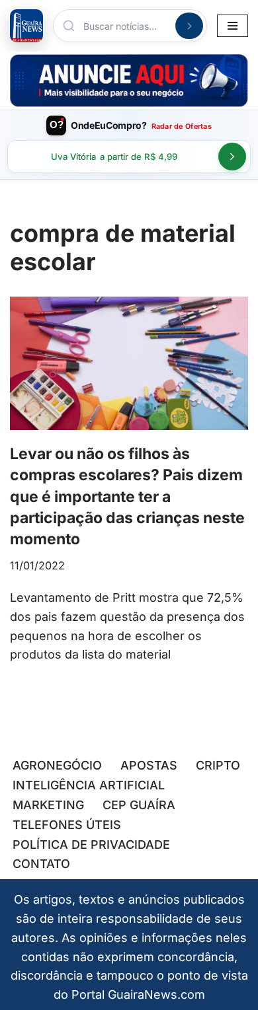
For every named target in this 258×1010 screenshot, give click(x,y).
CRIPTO (218, 765)
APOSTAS (148, 765)
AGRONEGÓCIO (57, 765)
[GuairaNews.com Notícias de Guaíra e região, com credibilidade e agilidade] (26, 25)
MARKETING (48, 805)
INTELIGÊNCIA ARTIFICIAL (89, 785)
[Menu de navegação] (232, 26)
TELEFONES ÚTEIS (67, 825)
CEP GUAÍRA (139, 805)
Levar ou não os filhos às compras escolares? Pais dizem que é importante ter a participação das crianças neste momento (127, 496)
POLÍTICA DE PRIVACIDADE (91, 844)
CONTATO (41, 864)
